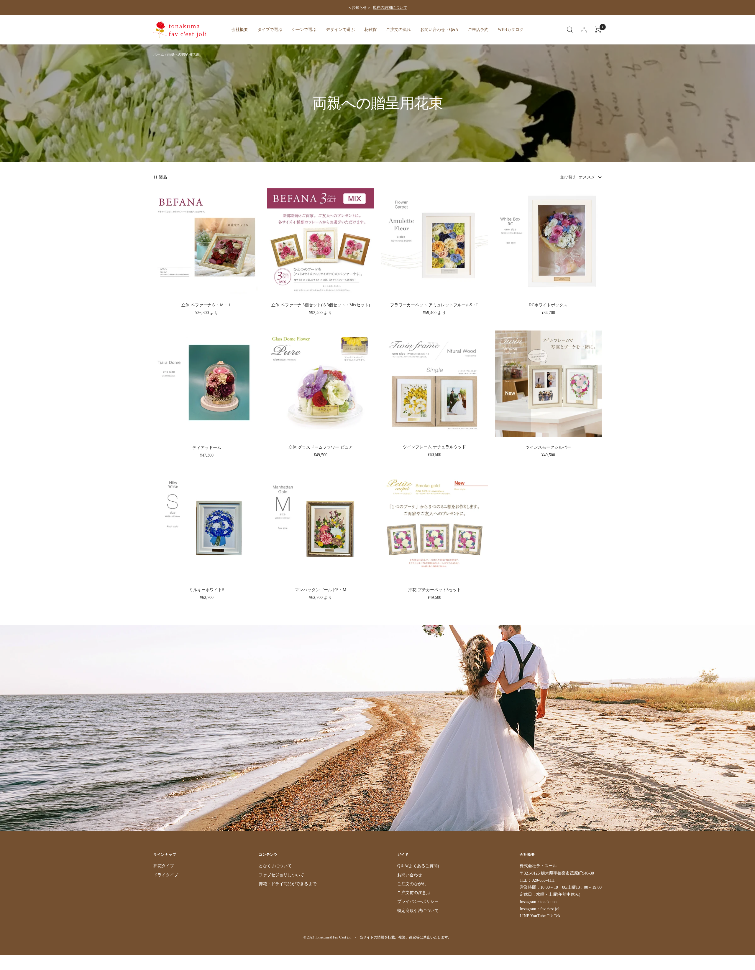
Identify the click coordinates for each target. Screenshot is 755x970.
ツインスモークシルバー (548, 447)
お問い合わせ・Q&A (439, 29)
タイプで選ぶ (269, 29)
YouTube (538, 916)
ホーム (158, 54)
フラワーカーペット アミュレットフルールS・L (434, 305)
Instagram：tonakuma (538, 902)
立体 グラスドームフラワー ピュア (320, 447)
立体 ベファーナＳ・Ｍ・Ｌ (206, 305)
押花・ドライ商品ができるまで (287, 884)
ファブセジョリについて (281, 875)
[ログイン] (583, 29)
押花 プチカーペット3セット (434, 590)
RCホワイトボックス (548, 305)
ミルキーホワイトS (206, 590)
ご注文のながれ (411, 884)
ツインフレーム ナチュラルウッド (434, 447)
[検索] (569, 29)
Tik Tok (553, 916)
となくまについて (275, 866)
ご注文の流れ (398, 29)
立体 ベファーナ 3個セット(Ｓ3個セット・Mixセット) (320, 305)
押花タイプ (163, 866)
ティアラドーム (206, 447)
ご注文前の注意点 (413, 892)
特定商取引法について (418, 910)
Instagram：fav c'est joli (540, 909)
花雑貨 (370, 29)
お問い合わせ (409, 875)
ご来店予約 (478, 29)
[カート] (598, 29)
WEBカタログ (510, 29)
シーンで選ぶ (304, 29)
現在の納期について (390, 7)
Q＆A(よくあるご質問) (418, 866)
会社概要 (240, 29)
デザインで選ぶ (340, 29)
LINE (524, 916)
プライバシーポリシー (418, 901)
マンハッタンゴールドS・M (320, 590)
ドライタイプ (165, 875)
